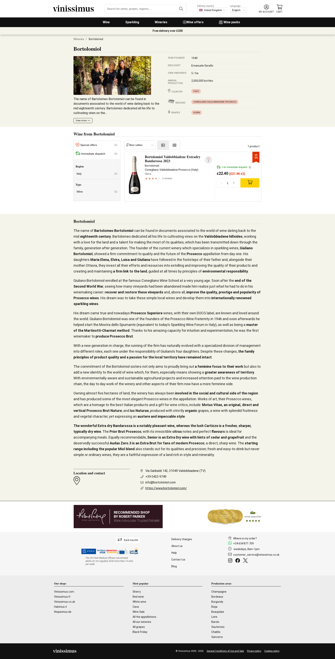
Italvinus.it (60, 606)
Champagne (218, 591)
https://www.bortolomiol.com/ (166, 488)
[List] (163, 145)
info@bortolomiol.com (160, 482)
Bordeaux (217, 596)
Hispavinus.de (62, 611)
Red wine (138, 596)
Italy (196, 91)
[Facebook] (238, 561)
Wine (106, 22)
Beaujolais (217, 611)
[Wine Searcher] (235, 516)
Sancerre (217, 636)
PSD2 (91, 551)
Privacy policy (254, 651)
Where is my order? (245, 538)
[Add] (249, 183)
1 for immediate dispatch (236, 167)
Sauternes (217, 626)
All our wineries (142, 621)
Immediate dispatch (99, 153)
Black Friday (140, 631)
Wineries (161, 22)
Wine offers (195, 22)
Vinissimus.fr (62, 596)
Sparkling (132, 22)
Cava (136, 606)
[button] (266, 8)
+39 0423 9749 (155, 476)
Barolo (215, 621)
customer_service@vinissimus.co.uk (256, 554)
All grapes (139, 626)
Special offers (98, 145)
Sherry (137, 591)
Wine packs (232, 22)
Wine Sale (139, 611)
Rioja (214, 606)
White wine (139, 601)
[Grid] (174, 145)
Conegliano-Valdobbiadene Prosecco (214, 102)
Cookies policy (271, 651)
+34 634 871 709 (243, 543)
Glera (196, 112)
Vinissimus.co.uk (64, 601)
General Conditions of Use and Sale (225, 651)
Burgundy (217, 601)
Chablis (215, 631)
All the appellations (144, 616)
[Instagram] (231, 561)
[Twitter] (246, 561)
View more (81, 120)
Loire (214, 616)
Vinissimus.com (64, 591)
